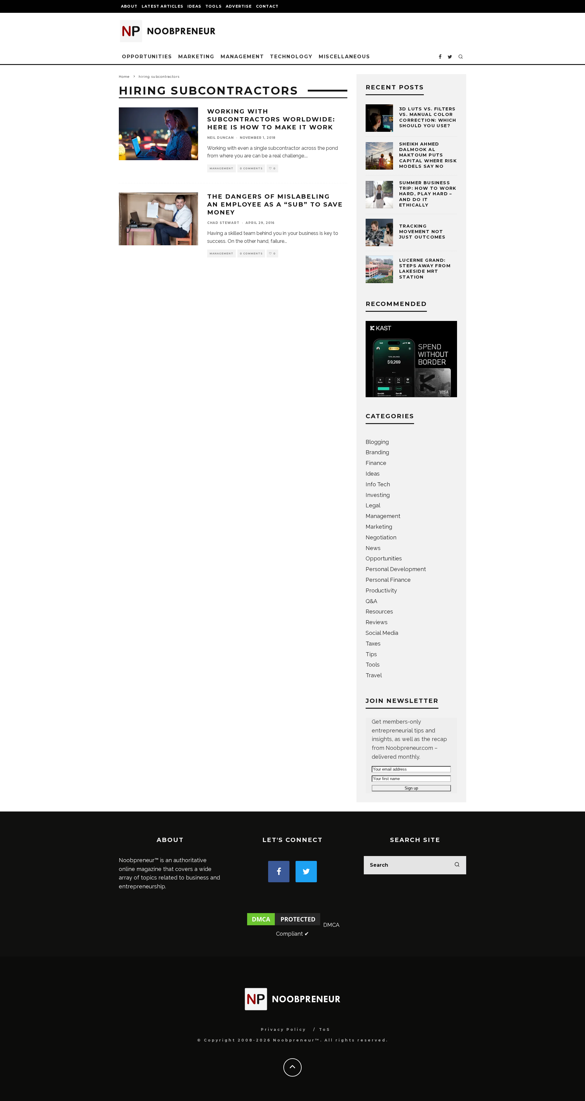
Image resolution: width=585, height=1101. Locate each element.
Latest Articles (162, 6)
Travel (374, 675)
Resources (379, 611)
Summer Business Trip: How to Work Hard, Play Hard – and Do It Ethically (427, 194)
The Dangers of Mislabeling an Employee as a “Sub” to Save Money (275, 204)
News (373, 548)
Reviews (377, 622)
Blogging (377, 442)
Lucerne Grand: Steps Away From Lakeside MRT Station (425, 268)
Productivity (381, 590)
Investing (378, 495)
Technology (291, 56)
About (129, 6)
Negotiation (381, 537)
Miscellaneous (344, 56)
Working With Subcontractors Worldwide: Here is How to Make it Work (271, 119)
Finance (376, 463)
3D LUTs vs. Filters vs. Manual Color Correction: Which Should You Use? (427, 117)
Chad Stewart (223, 223)
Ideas (194, 6)
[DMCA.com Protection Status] (284, 925)
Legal (373, 505)
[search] (457, 865)
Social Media (382, 633)
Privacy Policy (283, 1029)
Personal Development (396, 569)
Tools (213, 6)
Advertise (239, 6)
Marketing (196, 56)
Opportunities (147, 56)
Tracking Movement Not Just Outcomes (422, 231)
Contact (267, 6)
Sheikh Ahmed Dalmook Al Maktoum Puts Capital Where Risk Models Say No (428, 155)
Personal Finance (388, 580)
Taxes (373, 643)
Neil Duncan (220, 138)
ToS (324, 1029)
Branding (377, 452)
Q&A (371, 601)
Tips (371, 654)
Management (242, 56)
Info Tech (378, 484)
